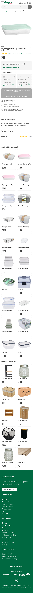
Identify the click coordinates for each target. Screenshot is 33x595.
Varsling (4, 545)
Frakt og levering (7, 504)
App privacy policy (8, 542)
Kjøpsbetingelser (7, 506)
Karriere (4, 523)
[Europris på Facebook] (15, 581)
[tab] (16, 119)
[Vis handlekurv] (30, 3)
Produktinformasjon (8, 119)
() (23, 53)
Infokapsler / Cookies (9, 535)
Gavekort (5, 514)
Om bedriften (6, 525)
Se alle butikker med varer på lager (16, 96)
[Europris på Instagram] (17, 581)
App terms (5, 540)
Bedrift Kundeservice (9, 556)
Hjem (2, 11)
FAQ (3, 511)
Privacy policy (6, 537)
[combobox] (16, 7)
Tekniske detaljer (7, 131)
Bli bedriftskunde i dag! (9, 559)
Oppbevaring (8, 11)
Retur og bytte (6, 502)
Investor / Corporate (8, 533)
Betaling (4, 499)
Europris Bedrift (7, 554)
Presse (4, 528)
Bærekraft (5, 530)
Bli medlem (8, 489)
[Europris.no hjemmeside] (8, 2)
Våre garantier (6, 509)
